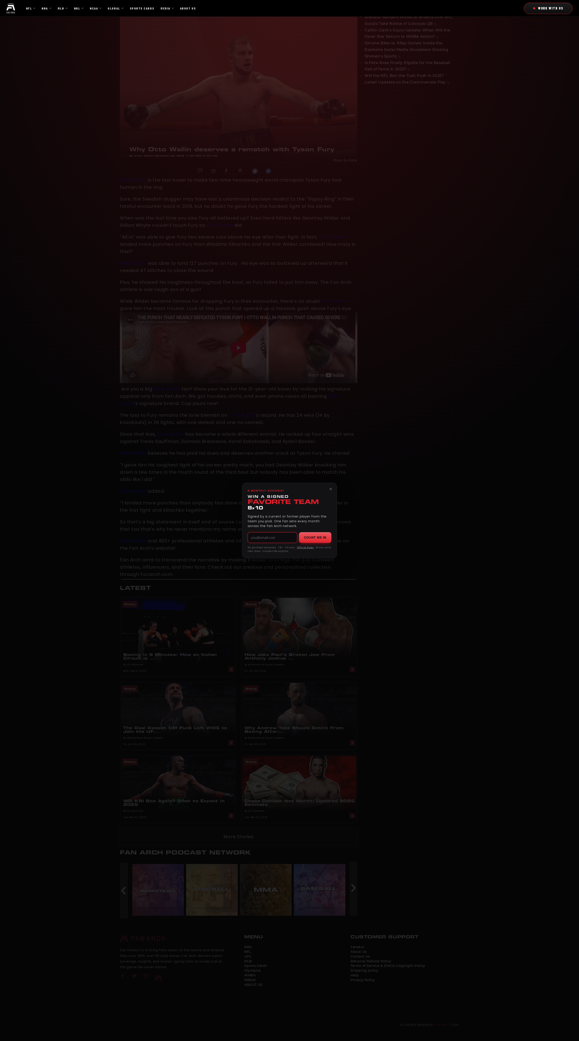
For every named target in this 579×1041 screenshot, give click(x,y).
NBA (45, 8)
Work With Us (550, 8)
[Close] (331, 489)
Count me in (315, 537)
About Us (188, 8)
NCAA (94, 8)
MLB (61, 8)
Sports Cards (142, 8)
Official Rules (305, 547)
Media (165, 8)
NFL (29, 8)
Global (114, 8)
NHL (77, 8)
